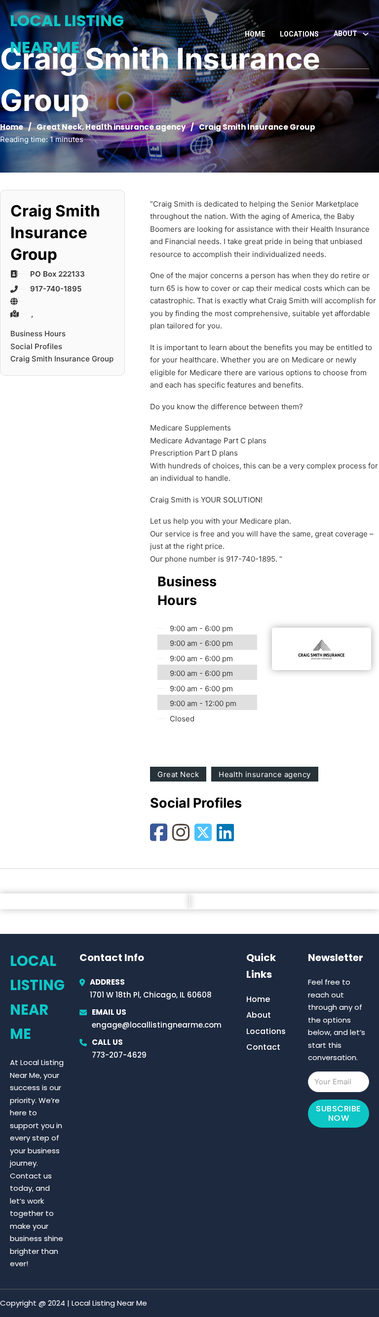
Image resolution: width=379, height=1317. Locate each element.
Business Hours (38, 333)
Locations (299, 34)
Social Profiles (36, 346)
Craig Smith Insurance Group (62, 358)
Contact (263, 1047)
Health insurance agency (135, 127)
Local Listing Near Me (67, 33)
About (258, 1015)
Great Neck (59, 127)
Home (255, 34)
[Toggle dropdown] (365, 34)
